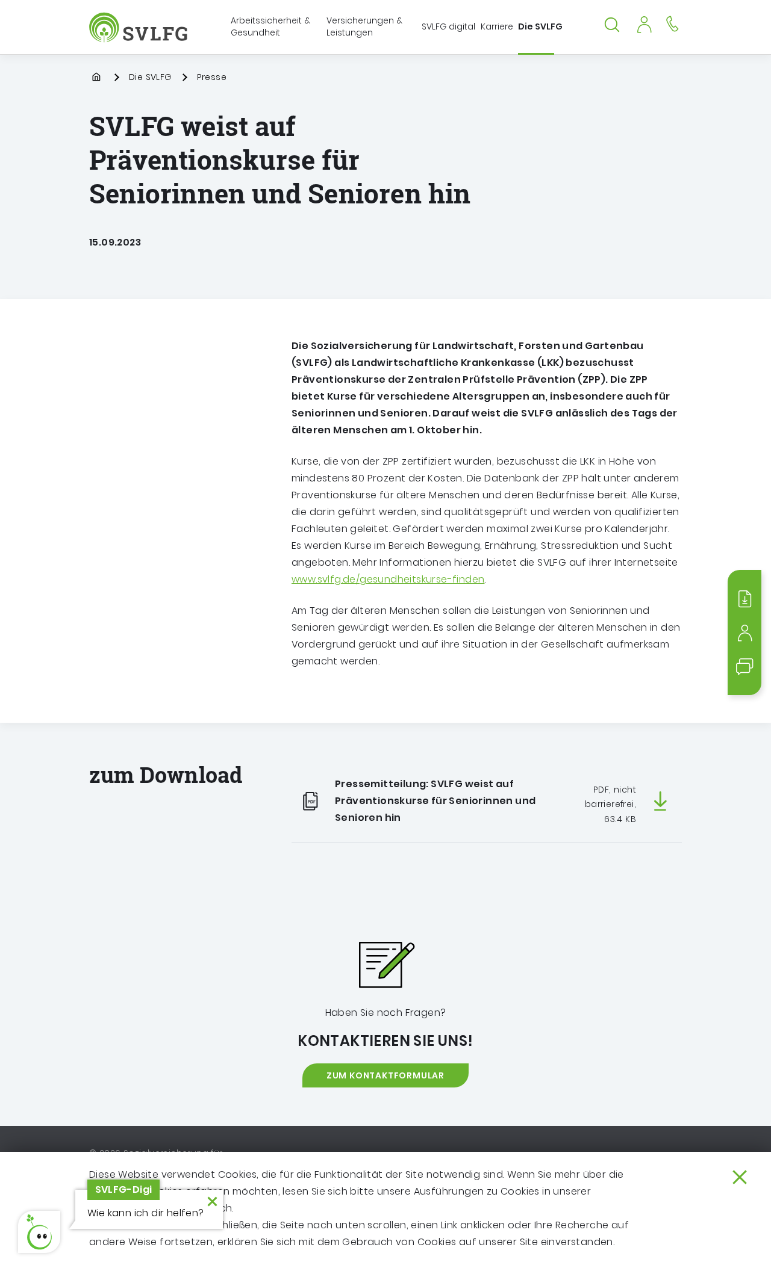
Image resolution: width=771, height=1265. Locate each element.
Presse (211, 77)
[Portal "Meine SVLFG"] (644, 23)
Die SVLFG (150, 77)
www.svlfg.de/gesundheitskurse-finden (388, 579)
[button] (39, 1232)
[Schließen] (739, 1177)
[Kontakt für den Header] (672, 23)
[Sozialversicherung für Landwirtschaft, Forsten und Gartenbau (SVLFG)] (139, 27)
